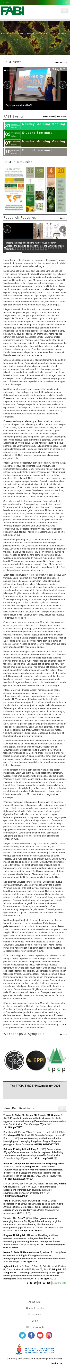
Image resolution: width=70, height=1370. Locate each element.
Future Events (49, 116)
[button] (35, 105)
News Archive (61, 62)
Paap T (34, 1149)
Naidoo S (47, 1252)
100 (48, 1282)
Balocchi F (9, 1149)
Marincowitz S (37, 1163)
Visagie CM (44, 1115)
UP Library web (35, 1327)
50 (44, 1282)
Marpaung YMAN (55, 1163)
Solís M (18, 1252)
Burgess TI (9, 1235)
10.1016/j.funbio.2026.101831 (18, 1178)
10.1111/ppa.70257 (12, 1127)
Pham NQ (8, 1163)
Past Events (62, 116)
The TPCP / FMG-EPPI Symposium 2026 (35, 1086)
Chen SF (35, 1200)
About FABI (35, 1301)
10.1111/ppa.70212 (46, 1278)
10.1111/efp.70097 (44, 1158)
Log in (64, 2)
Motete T (7, 1252)
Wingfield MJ (23, 1149)
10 (31, 1282)
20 (35, 1282)
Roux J (45, 1200)
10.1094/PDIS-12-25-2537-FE (44, 1144)
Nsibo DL (20, 1115)
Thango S (8, 1115)
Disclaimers (35, 1314)
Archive (63, 218)
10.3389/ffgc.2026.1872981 (28, 1230)
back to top (57, 1363)
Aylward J (8, 1266)
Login (35, 1320)
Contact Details (35, 1308)
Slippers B (56, 1115)
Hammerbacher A (32, 1252)
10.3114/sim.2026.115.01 (16, 1195)
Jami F (7, 1200)
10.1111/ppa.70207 (29, 1261)
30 (39, 1282)
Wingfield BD (22, 1163)
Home (6, 2)
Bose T (21, 1218)
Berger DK (31, 1115)
